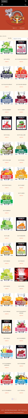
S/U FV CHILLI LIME (21, 135)
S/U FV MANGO (7, 261)
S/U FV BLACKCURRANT (6, 84)
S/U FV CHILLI (7, 135)
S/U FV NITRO (21, 286)
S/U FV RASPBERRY (21, 338)
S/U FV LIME (6, 235)
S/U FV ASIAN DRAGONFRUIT (21, 59)
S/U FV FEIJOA (21, 160)
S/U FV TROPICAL (21, 390)
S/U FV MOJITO (7, 286)
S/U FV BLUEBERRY (6, 109)
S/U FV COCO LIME (7, 160)
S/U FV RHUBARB (21, 363)
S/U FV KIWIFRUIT (7, 210)
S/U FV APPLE (7, 59)
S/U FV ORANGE (6, 311)
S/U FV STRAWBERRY (6, 390)
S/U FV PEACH (7, 338)
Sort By (9, 38)
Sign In (14, 28)
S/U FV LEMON (21, 193)
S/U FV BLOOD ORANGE (21, 84)
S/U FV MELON (21, 261)
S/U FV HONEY (21, 185)
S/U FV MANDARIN (21, 235)
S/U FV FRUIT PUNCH (6, 185)
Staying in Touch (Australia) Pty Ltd (16, 412)
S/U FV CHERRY (21, 109)
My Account (22, 28)
